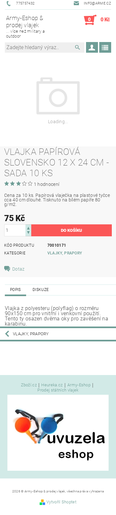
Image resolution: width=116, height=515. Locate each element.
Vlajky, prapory (64, 253)
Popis (15, 289)
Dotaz (18, 269)
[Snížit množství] (28, 233)
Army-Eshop (79, 385)
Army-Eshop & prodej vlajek (25, 26)
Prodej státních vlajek (57, 390)
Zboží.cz (29, 385)
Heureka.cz (52, 385)
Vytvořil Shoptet (61, 501)
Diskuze (41, 289)
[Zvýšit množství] (28, 227)
